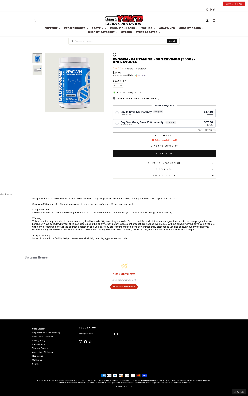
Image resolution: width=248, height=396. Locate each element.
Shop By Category (101, 32)
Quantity (119, 81)
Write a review (141, 68)
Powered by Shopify (124, 386)
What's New (167, 28)
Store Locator (147, 32)
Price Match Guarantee (42, 336)
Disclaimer (164, 169)
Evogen (6, 194)
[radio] (164, 113)
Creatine (51, 28)
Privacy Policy (38, 340)
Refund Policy (38, 344)
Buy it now (164, 153)
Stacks (126, 32)
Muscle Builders (123, 28)
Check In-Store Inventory (136, 98)
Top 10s (147, 28)
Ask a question (164, 175)
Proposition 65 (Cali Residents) (46, 332)
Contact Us (37, 360)
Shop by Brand (190, 28)
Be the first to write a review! (124, 287)
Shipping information (164, 163)
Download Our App (234, 4)
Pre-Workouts (75, 28)
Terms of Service (40, 348)
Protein (98, 28)
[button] (115, 55)
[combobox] (124, 41)
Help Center (37, 356)
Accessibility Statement (42, 352)
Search (172, 41)
